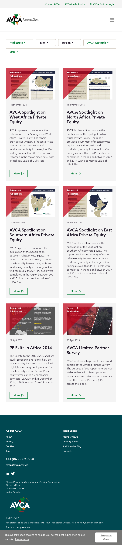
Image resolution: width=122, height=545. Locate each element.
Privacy (9, 441)
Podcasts (67, 450)
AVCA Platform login (103, 4)
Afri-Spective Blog (72, 446)
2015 (13, 51)
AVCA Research (97, 42)
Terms (9, 450)
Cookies (10, 446)
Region (66, 42)
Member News (70, 436)
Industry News (70, 441)
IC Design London (22, 527)
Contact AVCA (52, 4)
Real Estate (17, 42)
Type (43, 42)
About (9, 436)
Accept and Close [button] (106, 537)
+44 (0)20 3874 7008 (20, 459)
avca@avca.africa (17, 465)
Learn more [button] (22, 539)
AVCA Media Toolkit (75, 4)
